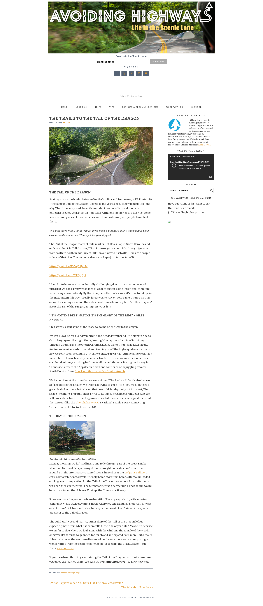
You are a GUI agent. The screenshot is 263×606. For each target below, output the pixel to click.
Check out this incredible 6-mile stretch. (100, 371)
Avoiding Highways (131, 89)
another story (65, 548)
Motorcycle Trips (67, 573)
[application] (191, 167)
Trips (78, 573)
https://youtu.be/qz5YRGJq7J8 (67, 275)
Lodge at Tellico (134, 472)
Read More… (204, 144)
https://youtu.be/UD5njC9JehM (68, 266)
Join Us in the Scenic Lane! (131, 56)
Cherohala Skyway (87, 402)
